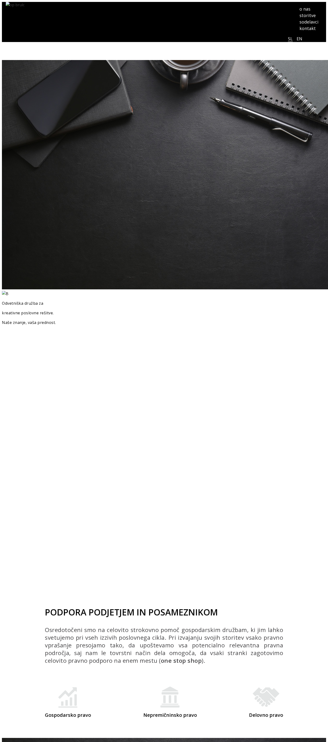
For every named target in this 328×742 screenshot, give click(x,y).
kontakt (307, 28)
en (299, 39)
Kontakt (17, 336)
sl (290, 39)
